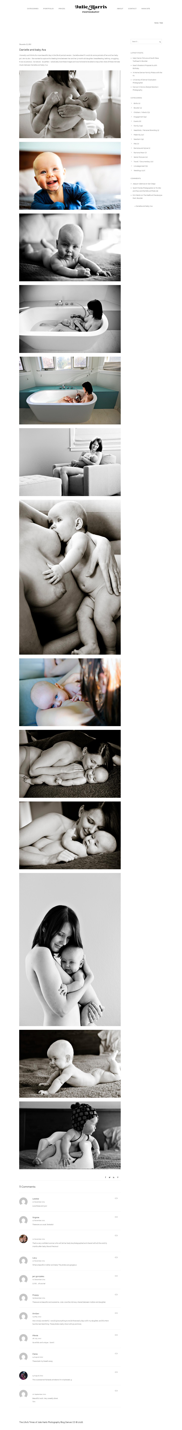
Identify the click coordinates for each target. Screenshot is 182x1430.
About (120, 8)
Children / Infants (140, 112)
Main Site (146, 8)
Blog (132, 206)
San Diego (151, 184)
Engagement (138, 117)
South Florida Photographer (143, 188)
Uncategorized (139, 166)
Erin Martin (137, 195)
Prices (62, 8)
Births (136, 103)
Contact (132, 8)
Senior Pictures (139, 157)
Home (156, 23)
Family (136, 126)
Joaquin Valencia (139, 184)
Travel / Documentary (142, 162)
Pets (135, 144)
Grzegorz (36, 1372)
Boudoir (137, 108)
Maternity (137, 135)
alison (35, 1236)
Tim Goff (36, 1391)
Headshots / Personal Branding (145, 130)
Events (136, 121)
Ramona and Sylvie (141, 148)
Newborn (137, 139)
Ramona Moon (139, 153)
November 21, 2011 (25, 44)
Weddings (137, 170)
